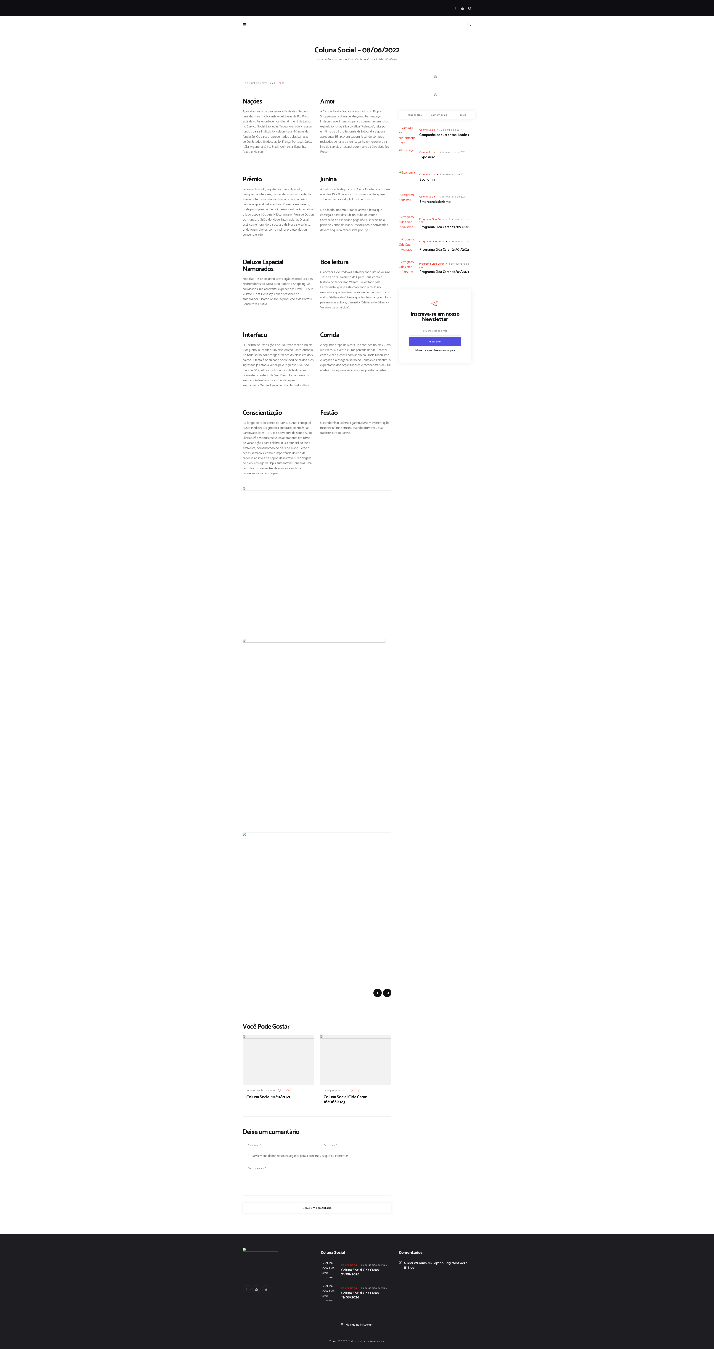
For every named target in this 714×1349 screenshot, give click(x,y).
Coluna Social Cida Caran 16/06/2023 (345, 1099)
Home (320, 59)
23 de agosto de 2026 (374, 1264)
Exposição (427, 157)
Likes (463, 114)
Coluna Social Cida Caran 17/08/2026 (360, 1295)
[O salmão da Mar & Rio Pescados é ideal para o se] (448, 1332)
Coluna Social (355, 59)
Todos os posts (336, 59)
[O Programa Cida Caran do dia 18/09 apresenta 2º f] (265, 1332)
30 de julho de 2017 (450, 129)
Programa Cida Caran (432, 219)
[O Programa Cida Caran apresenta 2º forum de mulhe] (311, 1332)
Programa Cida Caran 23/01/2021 (444, 250)
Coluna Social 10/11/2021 (268, 1097)
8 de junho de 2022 (256, 82)
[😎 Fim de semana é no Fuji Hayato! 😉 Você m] (357, 1332)
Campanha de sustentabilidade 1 (444, 135)
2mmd (333, 1341)
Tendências (415, 114)
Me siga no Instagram (359, 1324)
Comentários (439, 114)
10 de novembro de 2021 (260, 1090)
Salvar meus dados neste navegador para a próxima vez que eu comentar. (300, 1156)
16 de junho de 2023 (335, 1090)
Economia (427, 180)
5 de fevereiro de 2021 (452, 152)
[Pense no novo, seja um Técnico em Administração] (403, 1332)
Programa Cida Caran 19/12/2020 (444, 227)
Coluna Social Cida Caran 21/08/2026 (360, 1272)
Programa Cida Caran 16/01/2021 (444, 272)
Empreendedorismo (435, 202)
